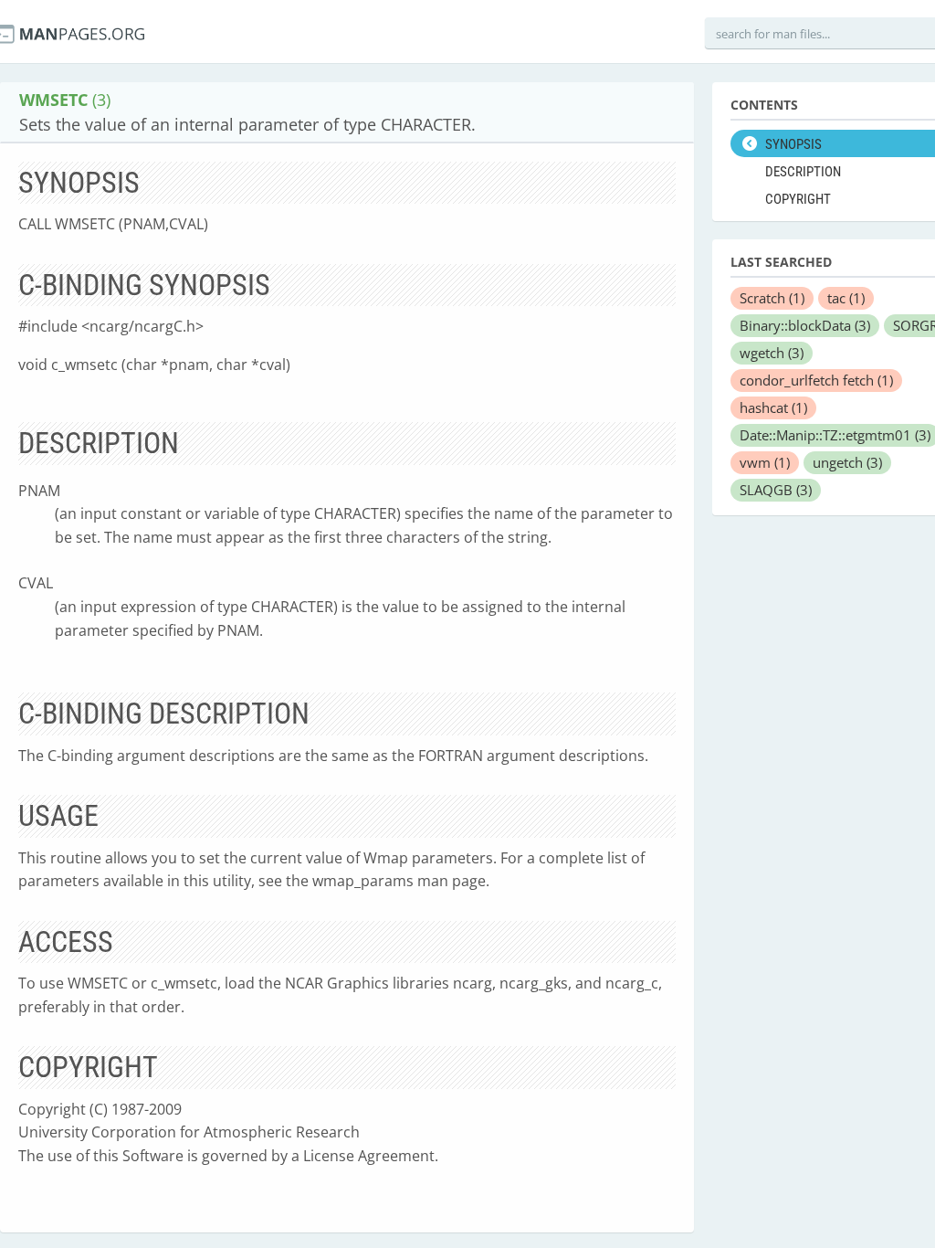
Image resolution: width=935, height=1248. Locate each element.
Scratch (772, 298)
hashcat (773, 407)
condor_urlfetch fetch (816, 380)
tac (846, 298)
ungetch (847, 462)
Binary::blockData (805, 325)
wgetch (772, 353)
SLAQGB (776, 490)
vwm (765, 462)
